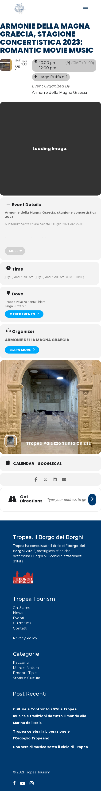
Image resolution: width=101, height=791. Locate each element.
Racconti (21, 662)
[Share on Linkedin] (54, 479)
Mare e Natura (26, 667)
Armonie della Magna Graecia (37, 340)
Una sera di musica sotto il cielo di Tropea (50, 747)
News (18, 612)
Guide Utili (22, 623)
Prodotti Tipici (25, 672)
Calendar (23, 464)
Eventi (18, 618)
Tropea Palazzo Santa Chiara (25, 302)
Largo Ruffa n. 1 (16, 306)
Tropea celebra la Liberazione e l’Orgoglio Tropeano (41, 734)
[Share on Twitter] (45, 479)
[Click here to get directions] (92, 499)
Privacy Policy (25, 638)
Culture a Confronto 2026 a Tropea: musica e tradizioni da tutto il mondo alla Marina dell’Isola (49, 716)
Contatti (20, 628)
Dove (17, 294)
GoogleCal (50, 464)
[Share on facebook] (36, 479)
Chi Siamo (22, 607)
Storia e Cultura (26, 678)
